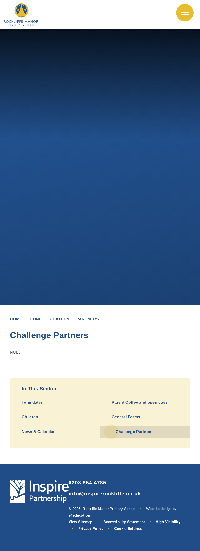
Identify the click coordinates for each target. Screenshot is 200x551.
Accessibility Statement (124, 522)
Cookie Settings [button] (128, 528)
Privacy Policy (90, 528)
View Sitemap (81, 522)
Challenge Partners (74, 319)
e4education (79, 515)
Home (16, 319)
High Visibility (168, 522)
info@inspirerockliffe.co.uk (105, 493)
